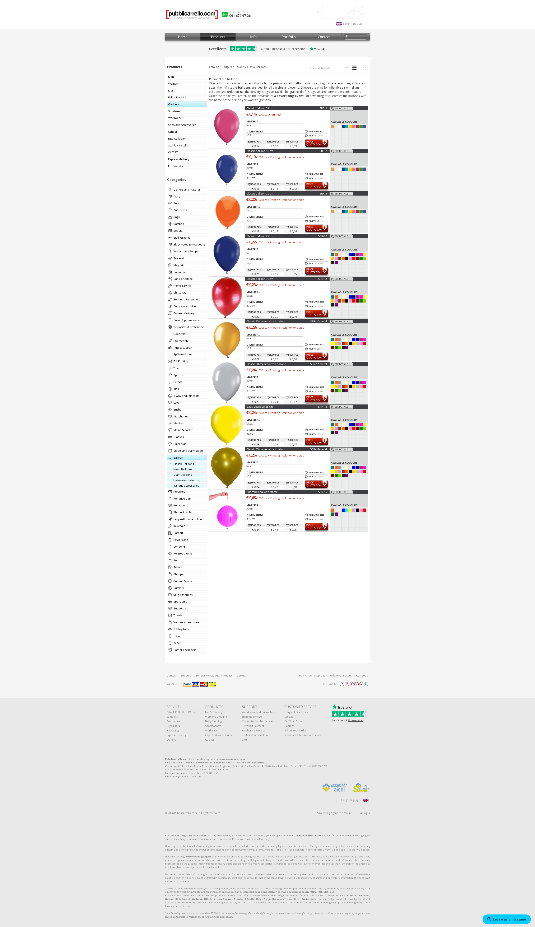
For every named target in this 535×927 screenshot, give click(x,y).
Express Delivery (176, 735)
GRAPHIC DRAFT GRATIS (181, 712)
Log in (366, 813)
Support (186, 675)
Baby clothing (213, 721)
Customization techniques (257, 721)
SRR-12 (322, 279)
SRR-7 (323, 151)
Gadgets (227, 67)
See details (341, 108)
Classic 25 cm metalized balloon (266, 321)
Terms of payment (253, 726)
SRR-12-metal (318, 364)
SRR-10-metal (318, 321)
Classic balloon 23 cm (259, 108)
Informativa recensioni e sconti (302, 735)
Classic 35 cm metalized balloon (266, 449)
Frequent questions (296, 712)
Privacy (228, 675)
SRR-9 (323, 108)
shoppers (190, 860)
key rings (364, 856)
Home (182, 36)
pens (181, 860)
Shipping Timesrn (252, 716)
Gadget (209, 739)
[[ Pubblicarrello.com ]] (192, 16)
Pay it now (305, 675)
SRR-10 (322, 236)
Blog (244, 739)
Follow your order (341, 675)
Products (218, 36)
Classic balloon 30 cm (259, 279)
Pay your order (293, 721)
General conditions (207, 675)
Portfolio (289, 36)
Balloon (239, 67)
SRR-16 (322, 492)
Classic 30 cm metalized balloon (266, 364)
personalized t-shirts (237, 846)
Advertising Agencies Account (334, 813)
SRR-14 (322, 406)
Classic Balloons (256, 67)
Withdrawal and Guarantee (258, 712)
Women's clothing (216, 716)
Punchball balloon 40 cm (261, 492)
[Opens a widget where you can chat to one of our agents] (507, 919)
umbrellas (170, 860)
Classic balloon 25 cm (259, 236)
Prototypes (173, 721)
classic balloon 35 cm (259, 406)
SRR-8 (323, 193)
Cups (355, 856)
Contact (324, 36)
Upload (321, 675)
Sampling (172, 716)
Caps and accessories (218, 735)
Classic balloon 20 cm (259, 193)
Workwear (211, 730)
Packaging (173, 730)
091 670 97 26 (240, 15)
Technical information (255, 735)
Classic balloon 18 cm (259, 151)
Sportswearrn (213, 726)
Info (253, 36)
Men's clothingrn (215, 712)
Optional (172, 739)
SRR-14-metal (318, 449)
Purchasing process (253, 730)
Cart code (362, 675)
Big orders (173, 726)
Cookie (241, 675)
